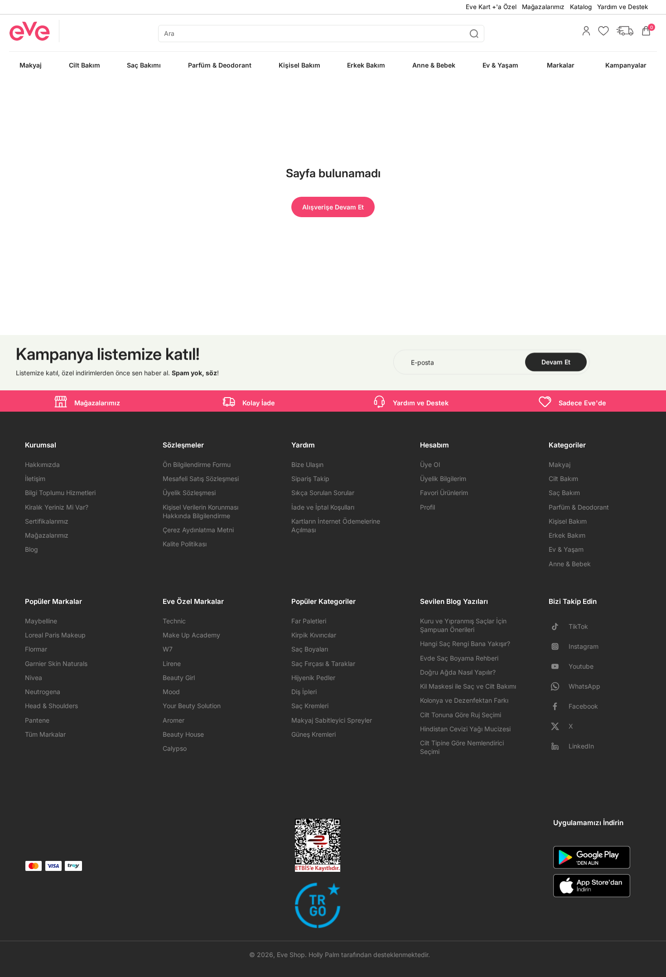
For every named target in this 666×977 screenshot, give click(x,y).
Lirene (172, 663)
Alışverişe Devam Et (333, 207)
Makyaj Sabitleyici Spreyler (331, 720)
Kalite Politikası (185, 544)
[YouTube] (559, 666)
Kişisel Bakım (568, 521)
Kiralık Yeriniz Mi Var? (56, 507)
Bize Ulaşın (307, 464)
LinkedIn (581, 746)
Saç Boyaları (309, 649)
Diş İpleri (304, 691)
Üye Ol (430, 464)
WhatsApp (584, 686)
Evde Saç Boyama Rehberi (459, 658)
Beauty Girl (179, 677)
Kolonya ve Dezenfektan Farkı (464, 700)
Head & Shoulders (51, 706)
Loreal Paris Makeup (55, 635)
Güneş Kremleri (313, 734)
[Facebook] (559, 706)
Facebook (583, 706)
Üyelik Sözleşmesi (189, 492)
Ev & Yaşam (566, 549)
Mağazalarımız (543, 6)
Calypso (175, 748)
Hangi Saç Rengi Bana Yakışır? (465, 643)
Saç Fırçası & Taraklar (323, 663)
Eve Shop (291, 954)
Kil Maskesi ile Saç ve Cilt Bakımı (468, 686)
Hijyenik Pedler (313, 677)
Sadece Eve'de (582, 403)
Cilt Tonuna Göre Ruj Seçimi (460, 715)
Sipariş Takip (310, 478)
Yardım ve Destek (622, 6)
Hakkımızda (42, 464)
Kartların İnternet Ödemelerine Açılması (335, 525)
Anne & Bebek (570, 564)
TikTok (578, 626)
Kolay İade (258, 403)
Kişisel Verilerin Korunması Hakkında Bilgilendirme (200, 511)
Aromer (173, 720)
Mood (171, 691)
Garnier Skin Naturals (56, 663)
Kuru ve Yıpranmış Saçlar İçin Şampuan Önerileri (463, 625)
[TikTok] (559, 627)
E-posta (422, 362)
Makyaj (559, 464)
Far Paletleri (308, 621)
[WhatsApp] (559, 686)
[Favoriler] (601, 31)
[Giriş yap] (584, 30)
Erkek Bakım (567, 535)
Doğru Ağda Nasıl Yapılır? (458, 672)
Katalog (581, 6)
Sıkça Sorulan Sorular (322, 492)
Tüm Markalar (45, 734)
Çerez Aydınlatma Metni (198, 530)
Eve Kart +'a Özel (491, 6)
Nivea (33, 677)
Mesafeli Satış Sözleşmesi (201, 478)
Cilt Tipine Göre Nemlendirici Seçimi (462, 747)
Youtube (581, 666)
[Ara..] (473, 33)
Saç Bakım (564, 492)
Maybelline (41, 621)
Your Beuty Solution (192, 706)
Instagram (583, 646)
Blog (31, 549)
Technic (174, 621)
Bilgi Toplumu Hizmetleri (60, 492)
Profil (427, 507)
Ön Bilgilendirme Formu (197, 464)
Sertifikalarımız (46, 521)
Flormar (36, 649)
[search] (321, 33)
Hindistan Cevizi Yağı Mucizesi (465, 729)
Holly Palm (324, 954)
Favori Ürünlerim (444, 492)
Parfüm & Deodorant (579, 507)
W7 (168, 649)
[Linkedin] (559, 746)
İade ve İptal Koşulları (322, 507)
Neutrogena (42, 691)
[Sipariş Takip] (622, 31)
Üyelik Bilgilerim (443, 478)
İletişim (35, 478)
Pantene (37, 720)
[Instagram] (559, 646)
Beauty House (183, 734)
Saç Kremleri (309, 706)
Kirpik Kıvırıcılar (313, 635)
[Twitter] (559, 726)
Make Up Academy (191, 635)
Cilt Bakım (563, 478)
